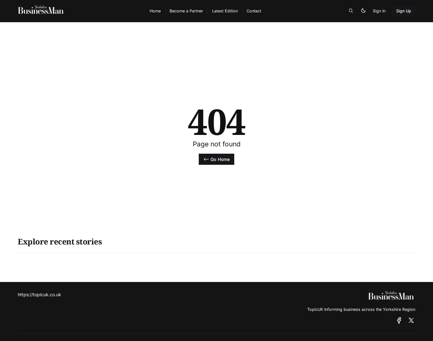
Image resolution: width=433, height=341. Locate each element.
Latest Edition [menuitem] (225, 11)
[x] (411, 320)
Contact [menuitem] (254, 11)
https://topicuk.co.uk (39, 294)
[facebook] (399, 320)
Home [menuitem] (155, 11)
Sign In (379, 11)
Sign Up (403, 11)
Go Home (220, 159)
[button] (351, 11)
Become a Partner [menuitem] (186, 11)
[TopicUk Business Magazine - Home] (77, 11)
